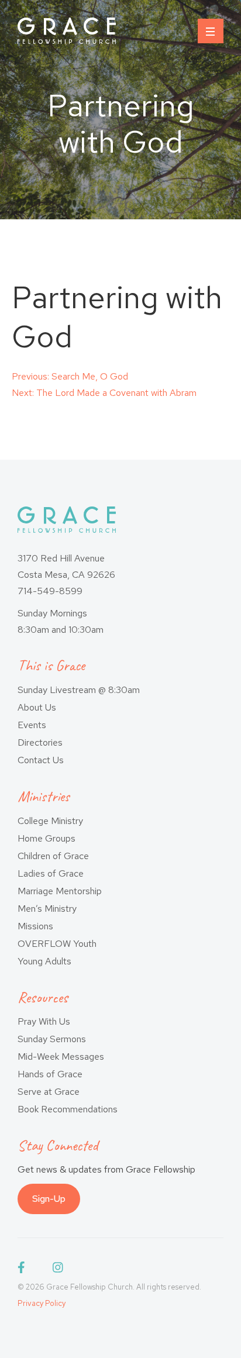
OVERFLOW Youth (57, 943)
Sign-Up (49, 1198)
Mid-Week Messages (61, 1056)
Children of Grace (53, 856)
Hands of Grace (50, 1074)
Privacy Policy (42, 1303)
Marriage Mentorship (60, 891)
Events (32, 725)
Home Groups (46, 838)
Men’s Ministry (47, 908)
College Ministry (50, 821)
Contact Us (41, 760)
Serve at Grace (49, 1091)
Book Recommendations (68, 1109)
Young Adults (44, 961)
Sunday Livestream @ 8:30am (79, 690)
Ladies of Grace (51, 873)
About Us (37, 707)
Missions (35, 926)
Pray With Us (44, 1021)
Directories (40, 742)
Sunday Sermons (52, 1039)
